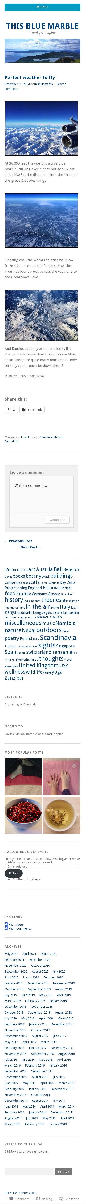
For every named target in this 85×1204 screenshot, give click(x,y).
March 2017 (49, 1042)
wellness (15, 672)
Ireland (55, 607)
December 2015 (15, 1071)
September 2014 (16, 1100)
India (27, 600)
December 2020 (39, 959)
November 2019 (64, 983)
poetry (12, 638)
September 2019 (39, 989)
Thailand (10, 659)
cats (35, 582)
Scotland (10, 646)
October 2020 (40, 965)
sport (21, 653)
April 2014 (47, 1106)
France (23, 593)
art (31, 569)
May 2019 (45, 995)
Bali (58, 569)
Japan (74, 607)
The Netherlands (26, 659)
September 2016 (42, 1054)
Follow (13, 873)
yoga (57, 672)
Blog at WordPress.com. (21, 1193)
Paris (66, 631)
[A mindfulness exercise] (23, 816)
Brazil (46, 576)
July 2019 (11, 995)
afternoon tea (16, 570)
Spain (11, 652)
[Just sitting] (23, 777)
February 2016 (35, 1065)
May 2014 (29, 1106)
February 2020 (53, 977)
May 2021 (11, 954)
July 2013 (32, 1118)
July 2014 (59, 1100)
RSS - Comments (20, 928)
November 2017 (15, 1030)
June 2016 (28, 1059)
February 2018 (14, 1024)
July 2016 (11, 1059)
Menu (42, 7)
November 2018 (42, 1006)
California (13, 583)
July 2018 (11, 1018)
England (35, 588)
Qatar (36, 639)
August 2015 (40, 1077)
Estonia (51, 587)
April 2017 (29, 1042)
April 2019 (64, 995)
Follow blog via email (26, 852)
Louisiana (11, 617)
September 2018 (39, 1012)
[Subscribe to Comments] (6, 928)
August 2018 (63, 1012)
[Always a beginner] (61, 777)
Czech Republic (49, 583)
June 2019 (28, 995)
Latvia (57, 612)
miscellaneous (23, 622)
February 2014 (14, 1112)
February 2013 (35, 1124)
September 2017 (16, 1036)
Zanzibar (14, 678)
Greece (54, 593)
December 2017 (61, 1024)
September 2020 (16, 971)
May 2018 (27, 1018)
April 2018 (46, 1018)
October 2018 (14, 1012)
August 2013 (13, 1118)
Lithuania (71, 612)
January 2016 (58, 1065)
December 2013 (61, 1112)
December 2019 (37, 983)
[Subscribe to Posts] (6, 924)
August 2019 (63, 989)
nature (13, 630)
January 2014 (37, 1112)
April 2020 (11, 977)
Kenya (10, 612)
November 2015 (42, 1071)
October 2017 (40, 1030)
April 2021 (29, 954)
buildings (61, 576)
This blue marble (42, 26)
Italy (65, 607)
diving (22, 588)
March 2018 (65, 1018)
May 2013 (49, 1118)
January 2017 (37, 1048)
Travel (25, 437)
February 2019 (35, 1000)
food (10, 593)
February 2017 (14, 1048)
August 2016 (66, 1054)
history (14, 599)
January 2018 (37, 1024)
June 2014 (11, 1106)
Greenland (67, 594)
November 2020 (15, 965)
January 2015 (37, 1089)
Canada (45, 437)
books (19, 576)
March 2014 (67, 1106)
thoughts (51, 658)
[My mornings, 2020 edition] (61, 816)
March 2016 (13, 1065)
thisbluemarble (44, 84)
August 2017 (40, 1036)
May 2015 (29, 1083)
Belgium (71, 569)
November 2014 (15, 1095)
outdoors (49, 630)
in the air (57, 437)
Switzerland (38, 652)
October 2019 (14, 989)
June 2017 (59, 1036)
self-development (27, 646)
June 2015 (11, 1083)
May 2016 (45, 1059)
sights (46, 645)
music (48, 623)
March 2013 (13, 1124)
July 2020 (59, 971)
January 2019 (58, 1000)
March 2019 (13, 1000)
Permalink (11, 441)
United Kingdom (39, 665)
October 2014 (40, 1095)
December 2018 (15, 1006)
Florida (65, 588)
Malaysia (44, 617)
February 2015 (14, 1089)
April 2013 (67, 1118)
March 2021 (49, 954)
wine (47, 672)
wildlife (34, 672)
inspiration (72, 600)
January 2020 (13, 983)
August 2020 (40, 971)
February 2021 (14, 959)
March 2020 (31, 977)
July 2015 (59, 1077)
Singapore (65, 646)
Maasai (32, 617)
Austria (44, 569)
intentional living (15, 607)
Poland (26, 638)
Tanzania (62, 652)
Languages (42, 612)
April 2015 (47, 1083)
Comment (57, 520)
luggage (22, 617)
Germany (39, 594)
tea (75, 653)
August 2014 (40, 1100)
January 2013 (58, 1124)
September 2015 (16, 1077)
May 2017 (11, 1042)
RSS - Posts (16, 924)
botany (33, 576)
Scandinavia (58, 638)
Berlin (8, 576)
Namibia (65, 623)
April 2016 (64, 1059)
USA (64, 665)
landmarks (24, 612)
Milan (57, 617)
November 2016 (15, 1054)
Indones (35, 600)
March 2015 (67, 1083)
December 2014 (61, 1089)
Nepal (29, 630)
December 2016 (61, 1048)
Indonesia (53, 600)
